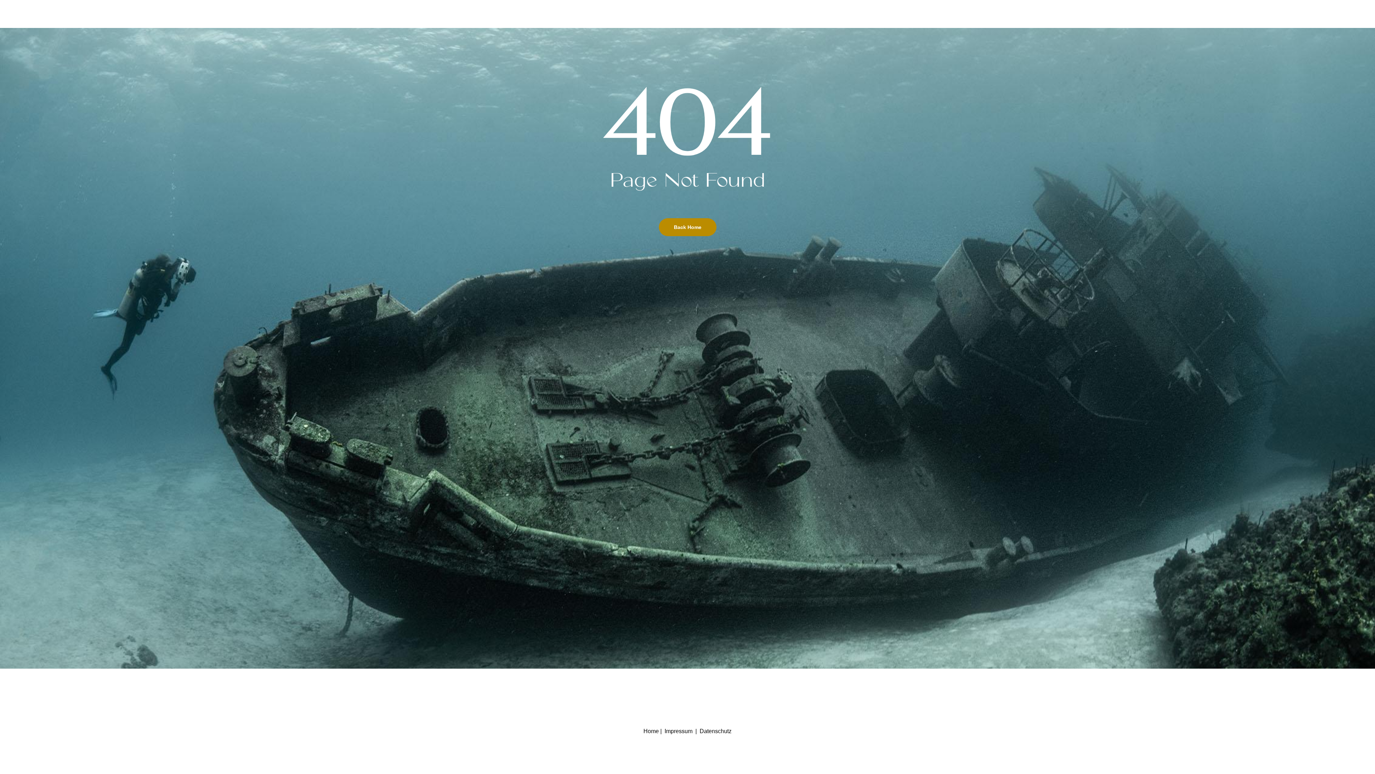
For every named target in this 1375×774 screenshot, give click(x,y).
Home (651, 731)
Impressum (679, 731)
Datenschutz (716, 731)
